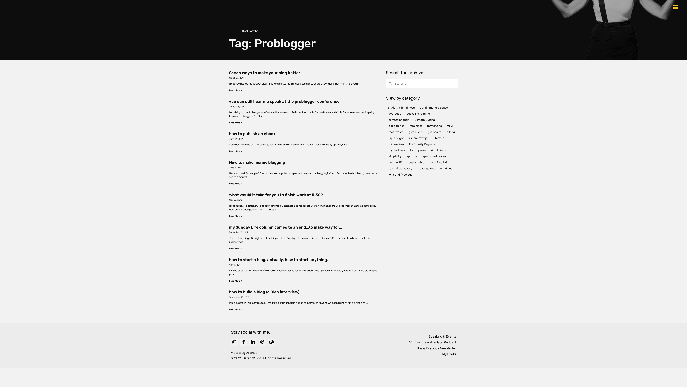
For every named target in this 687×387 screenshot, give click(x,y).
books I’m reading (418, 113)
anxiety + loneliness (401, 107)
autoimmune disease (434, 107)
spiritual (412, 156)
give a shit (415, 132)
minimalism (396, 144)
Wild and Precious (400, 174)
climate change (399, 119)
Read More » (235, 90)
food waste (396, 132)
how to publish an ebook (252, 133)
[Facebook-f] (243, 342)
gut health (435, 132)
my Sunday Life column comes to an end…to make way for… (285, 227)
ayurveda (395, 113)
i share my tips (418, 138)
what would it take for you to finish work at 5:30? (276, 194)
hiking (451, 132)
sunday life (396, 162)
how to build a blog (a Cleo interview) (264, 292)
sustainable (416, 162)
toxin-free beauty (400, 168)
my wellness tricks (401, 150)
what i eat (447, 168)
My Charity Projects (422, 144)
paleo (422, 150)
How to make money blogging (257, 162)
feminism (416, 126)
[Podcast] (262, 342)
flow (450, 126)
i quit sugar (396, 138)
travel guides (426, 168)
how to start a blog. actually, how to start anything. (278, 259)
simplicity (395, 156)
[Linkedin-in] (253, 342)
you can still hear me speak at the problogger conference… (285, 101)
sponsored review (435, 156)
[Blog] (271, 342)
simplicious (438, 150)
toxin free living (439, 162)
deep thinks (396, 126)
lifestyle (439, 138)
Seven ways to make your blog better (264, 72)
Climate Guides (425, 119)
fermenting (434, 126)
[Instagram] (234, 342)
